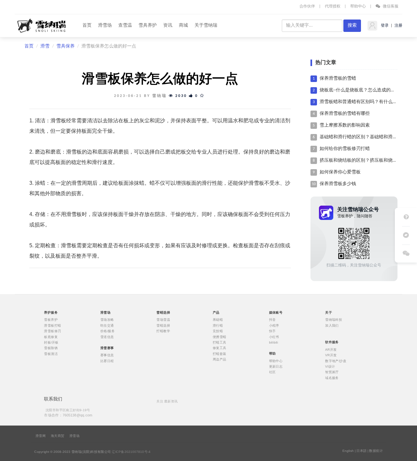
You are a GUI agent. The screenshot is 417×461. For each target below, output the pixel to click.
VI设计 (330, 366)
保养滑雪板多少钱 (338, 184)
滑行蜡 (218, 325)
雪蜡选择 (163, 325)
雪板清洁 (51, 354)
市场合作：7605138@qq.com (68, 415)
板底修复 (51, 337)
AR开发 (331, 349)
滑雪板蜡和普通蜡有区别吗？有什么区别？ (363, 102)
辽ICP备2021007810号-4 (131, 452)
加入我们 (332, 325)
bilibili (273, 343)
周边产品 (219, 359)
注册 (398, 26)
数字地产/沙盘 (335, 361)
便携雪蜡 (219, 337)
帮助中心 (358, 6)
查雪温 (125, 25)
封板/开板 (51, 343)
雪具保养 (65, 46)
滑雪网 (41, 436)
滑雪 (45, 46)
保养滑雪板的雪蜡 (338, 78)
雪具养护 (147, 25)
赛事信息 (107, 355)
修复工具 (219, 348)
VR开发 (331, 355)
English (348, 451)
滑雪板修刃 (52, 331)
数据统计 (376, 451)
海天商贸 (58, 436)
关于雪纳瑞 (205, 25)
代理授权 (332, 6)
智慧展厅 (332, 372)
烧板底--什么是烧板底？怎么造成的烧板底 (362, 90)
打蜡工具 (219, 343)
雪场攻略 (107, 320)
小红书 (274, 337)
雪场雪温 (163, 320)
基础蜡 (218, 320)
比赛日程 (107, 361)
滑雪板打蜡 (52, 325)
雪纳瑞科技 (333, 320)
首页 (87, 25)
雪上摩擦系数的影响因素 (345, 125)
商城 (183, 25)
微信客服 (390, 6)
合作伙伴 (307, 6)
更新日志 (276, 366)
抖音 (272, 320)
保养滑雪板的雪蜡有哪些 (345, 113)
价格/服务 (107, 331)
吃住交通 (107, 325)
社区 (272, 372)
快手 (272, 331)
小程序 (274, 325)
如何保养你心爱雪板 (340, 172)
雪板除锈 (51, 348)
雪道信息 (107, 337)
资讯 (167, 25)
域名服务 (332, 378)
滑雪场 (105, 25)
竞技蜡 (218, 331)
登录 (384, 26)
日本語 (361, 451)
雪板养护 (51, 320)
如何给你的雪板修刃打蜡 (345, 148)
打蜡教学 (163, 331)
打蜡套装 (219, 354)
